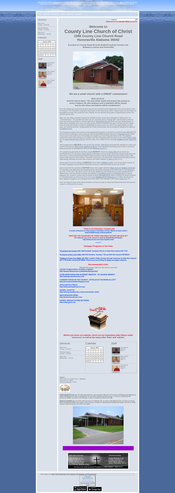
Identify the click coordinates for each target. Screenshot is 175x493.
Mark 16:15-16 (115, 168)
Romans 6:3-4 (120, 173)
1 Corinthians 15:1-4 (104, 173)
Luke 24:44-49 (70, 139)
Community (55, 14)
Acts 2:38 (112, 152)
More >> (123, 350)
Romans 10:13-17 (99, 148)
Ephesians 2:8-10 (103, 121)
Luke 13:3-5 (86, 154)
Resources (70, 14)
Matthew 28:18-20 (90, 146)
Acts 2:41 (123, 179)
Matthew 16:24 (123, 139)
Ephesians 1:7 (112, 177)
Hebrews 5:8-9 (123, 134)
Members (78, 14)
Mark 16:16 (79, 146)
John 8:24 (104, 145)
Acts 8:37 (70, 164)
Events (63, 14)
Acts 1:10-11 (80, 139)
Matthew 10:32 (107, 162)
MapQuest (82, 379)
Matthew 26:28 (101, 177)
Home (40, 14)
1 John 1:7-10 (112, 159)
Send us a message (65, 382)
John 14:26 (132, 138)
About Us (46, 14)
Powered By (88, 476)
